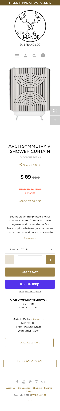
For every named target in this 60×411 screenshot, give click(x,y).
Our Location (24, 388)
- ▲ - (30, 400)
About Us (10, 388)
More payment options (30, 291)
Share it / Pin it (32, 165)
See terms (38, 319)
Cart (43, 55)
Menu (17, 55)
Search (34, 55)
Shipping (37, 388)
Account (26, 55)
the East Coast (32, 326)
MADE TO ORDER (30, 201)
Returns (48, 388)
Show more (30, 238)
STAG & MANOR (39, 395)
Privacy (29, 391)
